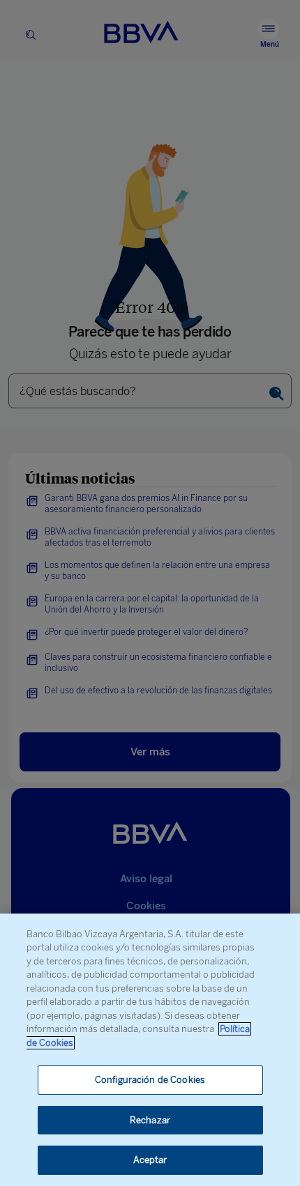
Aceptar (150, 1160)
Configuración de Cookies (150, 1080)
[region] (150, 1050)
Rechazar (150, 1120)
